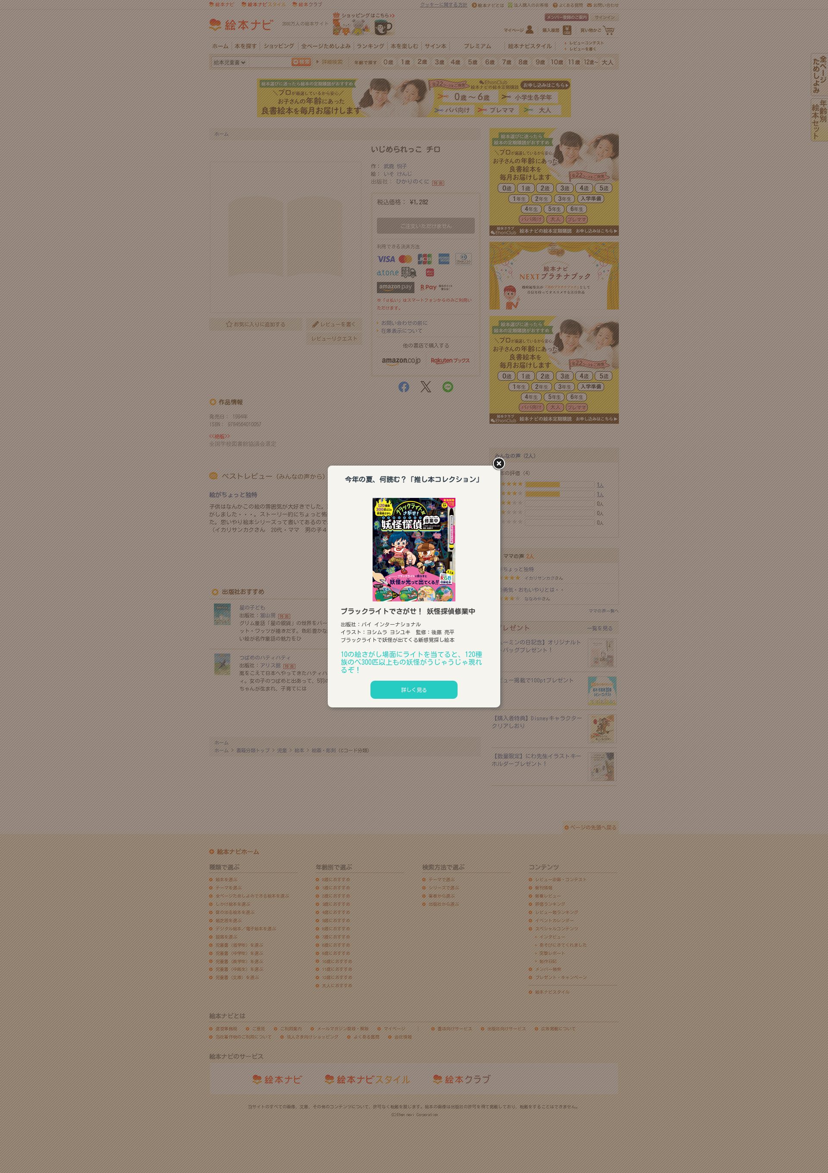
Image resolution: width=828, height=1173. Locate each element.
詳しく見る (414, 689)
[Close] (500, 464)
